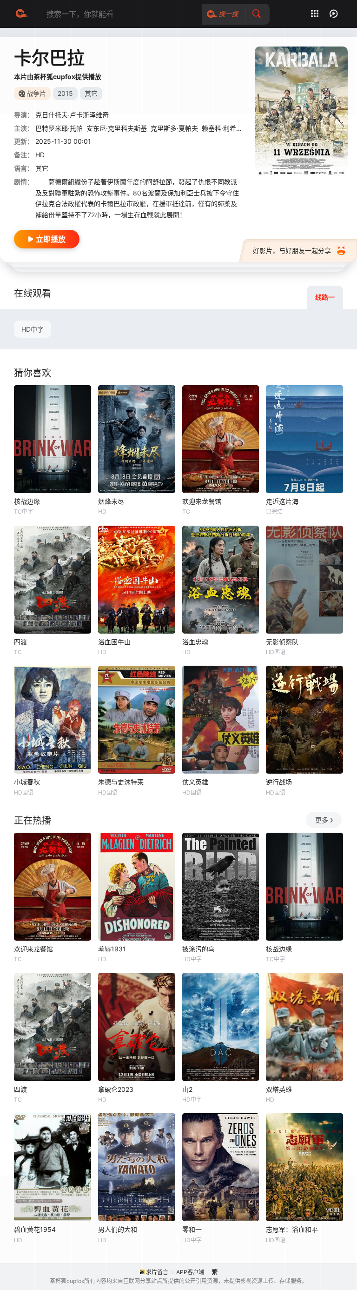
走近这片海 (282, 501)
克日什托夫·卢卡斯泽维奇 (72, 115)
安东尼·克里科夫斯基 (116, 128)
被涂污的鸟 (198, 949)
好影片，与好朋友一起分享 (292, 250)
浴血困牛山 (114, 642)
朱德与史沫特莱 (121, 782)
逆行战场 (279, 782)
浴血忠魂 (195, 642)
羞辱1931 (112, 949)
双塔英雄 (279, 1089)
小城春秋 (27, 782)
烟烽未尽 (111, 501)
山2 (187, 1089)
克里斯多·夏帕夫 (174, 128)
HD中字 (32, 329)
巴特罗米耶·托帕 (59, 128)
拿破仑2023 (115, 1089)
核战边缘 (27, 501)
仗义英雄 (195, 782)
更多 (321, 820)
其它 (41, 168)
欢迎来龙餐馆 (201, 501)
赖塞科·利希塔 (222, 128)
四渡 (20, 642)
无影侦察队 (282, 642)
